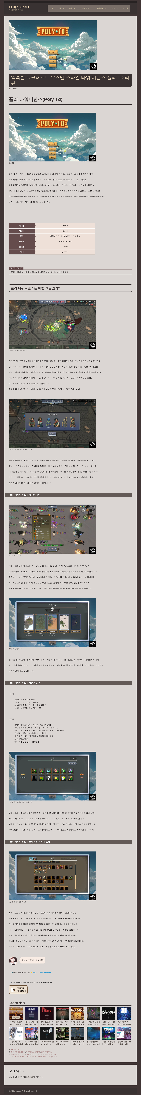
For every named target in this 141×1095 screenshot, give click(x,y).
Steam (65, 247)
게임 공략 (85, 8)
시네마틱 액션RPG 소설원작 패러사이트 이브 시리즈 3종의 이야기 (34, 1054)
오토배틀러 (21, 1052)
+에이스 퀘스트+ (19, 7)
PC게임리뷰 (15, 1049)
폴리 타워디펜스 (46, 1052)
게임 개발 (100, 8)
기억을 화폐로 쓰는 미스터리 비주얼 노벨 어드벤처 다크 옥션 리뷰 (34, 1057)
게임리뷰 (72, 8)
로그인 (125, 8)
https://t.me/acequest (42, 972)
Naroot (65, 231)
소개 (51, 8)
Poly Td (14, 1052)
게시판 (113, 8)
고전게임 (61, 8)
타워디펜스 (30, 1052)
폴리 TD (37, 1052)
